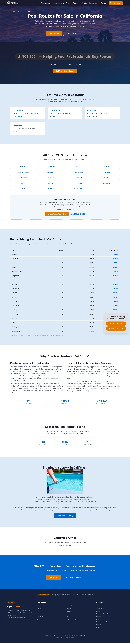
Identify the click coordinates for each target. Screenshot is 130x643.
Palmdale (51, 177)
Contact (103, 3)
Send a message (117, 328)
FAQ (68, 616)
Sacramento (23, 183)
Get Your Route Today (65, 71)
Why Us (84, 3)
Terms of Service (70, 637)
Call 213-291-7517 (74, 33)
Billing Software (101, 624)
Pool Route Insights (102, 622)
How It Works (59, 3)
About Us (99, 606)
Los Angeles (79, 172)
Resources (93, 3)
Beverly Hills (51, 166)
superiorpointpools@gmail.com (16, 617)
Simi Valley (106, 183)
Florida (39, 608)
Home (13, 11)
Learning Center (101, 616)
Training (76, 3)
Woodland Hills (78, 188)
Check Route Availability (57, 214)
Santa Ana (79, 183)
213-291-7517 (68, 545)
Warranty (69, 614)
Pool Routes (45, 3)
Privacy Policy (59, 637)
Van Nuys (51, 188)
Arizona (39, 614)
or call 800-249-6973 (77, 214)
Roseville (106, 177)
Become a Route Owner (103, 614)
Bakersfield (23, 166)
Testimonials (100, 608)
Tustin (23, 188)
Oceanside (106, 172)
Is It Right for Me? (72, 619)
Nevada (39, 619)
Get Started (54, 33)
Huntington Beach (23, 172)
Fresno (106, 166)
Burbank (78, 166)
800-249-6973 (117, 3)
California (40, 616)
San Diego (51, 183)
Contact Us (53, 577)
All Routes (40, 606)
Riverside (79, 177)
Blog (97, 619)
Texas (39, 611)
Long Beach (51, 172)
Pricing (68, 3)
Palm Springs (23, 177)
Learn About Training (65, 516)
